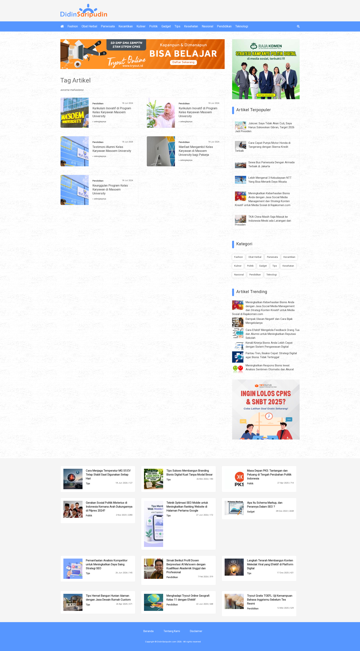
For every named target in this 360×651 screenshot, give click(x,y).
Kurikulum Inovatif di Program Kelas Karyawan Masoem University (111, 112)
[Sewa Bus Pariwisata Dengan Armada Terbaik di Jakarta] (243, 164)
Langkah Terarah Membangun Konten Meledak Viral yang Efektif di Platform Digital (270, 564)
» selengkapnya (99, 122)
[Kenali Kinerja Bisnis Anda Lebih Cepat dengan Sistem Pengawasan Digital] (240, 345)
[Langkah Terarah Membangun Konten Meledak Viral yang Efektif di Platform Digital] (240, 566)
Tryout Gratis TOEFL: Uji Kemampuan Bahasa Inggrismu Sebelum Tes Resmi (269, 599)
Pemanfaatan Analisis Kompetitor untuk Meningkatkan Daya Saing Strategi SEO (107, 564)
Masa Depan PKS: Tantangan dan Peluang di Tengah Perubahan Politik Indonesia (269, 474)
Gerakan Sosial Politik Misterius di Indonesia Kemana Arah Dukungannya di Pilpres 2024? (109, 506)
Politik (153, 26)
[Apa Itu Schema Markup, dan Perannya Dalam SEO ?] (240, 507)
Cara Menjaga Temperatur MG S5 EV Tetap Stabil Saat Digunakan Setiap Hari (108, 474)
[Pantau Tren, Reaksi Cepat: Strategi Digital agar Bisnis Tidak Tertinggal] (240, 356)
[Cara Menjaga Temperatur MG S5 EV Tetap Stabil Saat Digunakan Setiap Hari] (78, 478)
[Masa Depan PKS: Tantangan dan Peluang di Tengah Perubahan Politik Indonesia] (240, 478)
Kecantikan (125, 26)
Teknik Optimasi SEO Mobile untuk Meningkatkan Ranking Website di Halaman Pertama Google (187, 506)
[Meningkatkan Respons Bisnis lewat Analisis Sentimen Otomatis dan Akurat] (240, 369)
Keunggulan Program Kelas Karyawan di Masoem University (110, 189)
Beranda (148, 631)
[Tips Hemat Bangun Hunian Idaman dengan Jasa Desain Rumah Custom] (78, 602)
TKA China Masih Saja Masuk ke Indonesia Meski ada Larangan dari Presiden (263, 220)
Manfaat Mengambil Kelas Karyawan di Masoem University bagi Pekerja (196, 151)
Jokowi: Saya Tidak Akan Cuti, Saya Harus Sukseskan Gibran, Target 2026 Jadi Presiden (264, 127)
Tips (177, 26)
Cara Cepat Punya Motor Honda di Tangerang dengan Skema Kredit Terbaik (262, 146)
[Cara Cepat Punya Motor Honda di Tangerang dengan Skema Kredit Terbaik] (243, 144)
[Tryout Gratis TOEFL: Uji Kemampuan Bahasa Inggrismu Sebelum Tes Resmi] (240, 601)
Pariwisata (108, 26)
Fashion (73, 26)
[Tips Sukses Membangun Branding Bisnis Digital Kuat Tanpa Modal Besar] (159, 478)
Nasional (207, 26)
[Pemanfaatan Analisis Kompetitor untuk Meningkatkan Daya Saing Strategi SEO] (78, 568)
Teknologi (241, 26)
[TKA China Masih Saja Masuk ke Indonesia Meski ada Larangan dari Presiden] (243, 218)
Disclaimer (196, 631)
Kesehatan (191, 26)
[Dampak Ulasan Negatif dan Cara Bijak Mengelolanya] (240, 321)
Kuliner (141, 26)
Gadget (166, 26)
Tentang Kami (172, 631)
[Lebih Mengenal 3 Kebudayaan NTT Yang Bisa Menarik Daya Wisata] (243, 179)
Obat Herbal (89, 26)
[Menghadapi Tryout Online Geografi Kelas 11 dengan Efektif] (159, 602)
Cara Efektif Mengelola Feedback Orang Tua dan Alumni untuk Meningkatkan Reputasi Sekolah (272, 334)
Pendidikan (224, 26)
